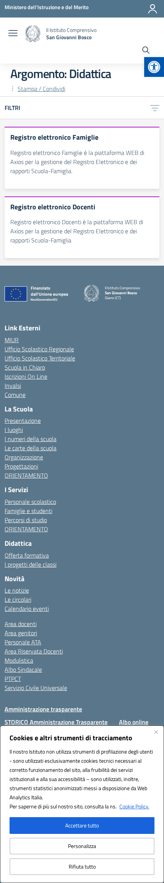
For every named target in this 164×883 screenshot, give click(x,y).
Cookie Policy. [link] (134, 806)
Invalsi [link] (13, 385)
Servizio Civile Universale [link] (36, 687)
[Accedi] (152, 9)
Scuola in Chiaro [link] (25, 367)
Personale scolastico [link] (30, 501)
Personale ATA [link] (23, 642)
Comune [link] (15, 394)
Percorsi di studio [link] (26, 519)
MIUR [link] (12, 339)
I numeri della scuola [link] (30, 438)
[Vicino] (156, 731)
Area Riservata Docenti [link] (34, 651)
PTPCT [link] (13, 678)
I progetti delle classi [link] (30, 564)
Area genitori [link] (21, 633)
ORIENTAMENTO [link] (26, 475)
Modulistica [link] (19, 660)
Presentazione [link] (23, 420)
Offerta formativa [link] (27, 555)
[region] (82, 804)
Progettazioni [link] (21, 466)
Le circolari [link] (18, 599)
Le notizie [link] (17, 590)
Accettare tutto (82, 825)
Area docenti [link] (21, 623)
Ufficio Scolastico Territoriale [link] (40, 358)
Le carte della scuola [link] (30, 448)
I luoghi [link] (14, 429)
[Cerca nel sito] (146, 51)
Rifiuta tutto (82, 866)
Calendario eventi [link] (27, 608)
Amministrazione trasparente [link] (43, 709)
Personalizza (82, 846)
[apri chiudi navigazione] (13, 33)
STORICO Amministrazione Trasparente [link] (56, 722)
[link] (154, 67)
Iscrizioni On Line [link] (26, 376)
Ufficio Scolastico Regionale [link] (39, 349)
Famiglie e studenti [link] (28, 510)
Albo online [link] (133, 722)
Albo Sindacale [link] (23, 669)
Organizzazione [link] (24, 457)
